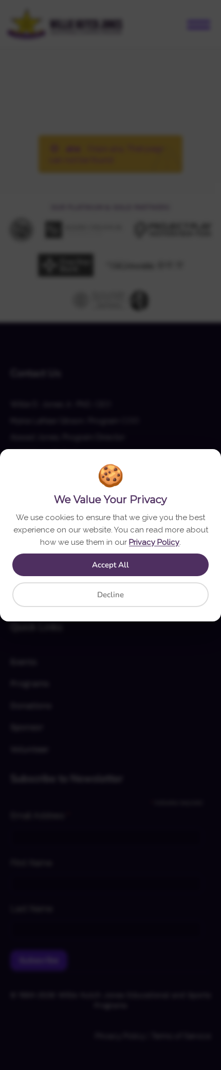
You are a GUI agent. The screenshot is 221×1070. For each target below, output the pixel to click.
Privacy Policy (154, 542)
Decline (110, 595)
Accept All (110, 565)
